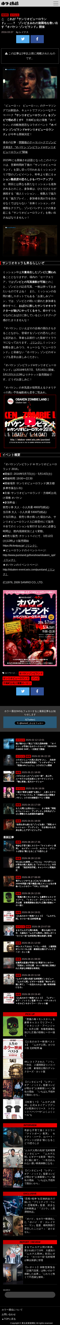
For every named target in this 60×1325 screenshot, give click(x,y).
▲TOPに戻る (9, 1319)
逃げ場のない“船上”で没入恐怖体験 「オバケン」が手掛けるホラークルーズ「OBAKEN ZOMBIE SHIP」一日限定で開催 (36, 746)
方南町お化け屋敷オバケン (17, 683)
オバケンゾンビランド (31, 673)
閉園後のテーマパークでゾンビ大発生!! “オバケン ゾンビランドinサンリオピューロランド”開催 (29, 147)
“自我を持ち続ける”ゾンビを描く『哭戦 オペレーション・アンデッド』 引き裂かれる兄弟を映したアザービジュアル (36, 827)
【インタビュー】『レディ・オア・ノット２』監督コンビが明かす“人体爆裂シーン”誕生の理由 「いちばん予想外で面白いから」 (39, 1088)
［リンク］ (36, 342)
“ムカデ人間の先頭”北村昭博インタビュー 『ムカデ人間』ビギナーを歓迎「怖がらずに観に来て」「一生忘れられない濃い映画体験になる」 (39, 1157)
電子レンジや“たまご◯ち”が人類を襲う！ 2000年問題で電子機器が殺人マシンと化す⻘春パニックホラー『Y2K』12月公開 (36, 884)
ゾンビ (35, 678)
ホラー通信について (12, 1309)
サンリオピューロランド (16, 678)
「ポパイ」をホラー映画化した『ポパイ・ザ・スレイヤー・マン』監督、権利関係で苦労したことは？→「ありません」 (39, 1225)
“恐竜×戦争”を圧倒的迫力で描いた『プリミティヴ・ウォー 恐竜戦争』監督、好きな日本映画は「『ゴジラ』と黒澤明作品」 (39, 1205)
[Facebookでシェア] (37, 39)
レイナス (23, 32)
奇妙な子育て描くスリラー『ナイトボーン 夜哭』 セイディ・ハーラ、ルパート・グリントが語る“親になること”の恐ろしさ (36, 848)
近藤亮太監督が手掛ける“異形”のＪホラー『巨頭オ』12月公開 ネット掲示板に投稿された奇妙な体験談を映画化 (36, 965)
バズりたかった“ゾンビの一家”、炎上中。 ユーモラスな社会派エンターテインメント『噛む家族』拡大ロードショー (36, 779)
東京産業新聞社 (29, 1323)
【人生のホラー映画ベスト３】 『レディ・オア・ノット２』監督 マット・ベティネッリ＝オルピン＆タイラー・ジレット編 (36, 1001)
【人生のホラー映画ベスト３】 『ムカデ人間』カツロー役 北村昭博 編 (39, 1044)
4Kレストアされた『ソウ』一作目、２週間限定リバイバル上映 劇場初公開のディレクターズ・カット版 (36, 949)
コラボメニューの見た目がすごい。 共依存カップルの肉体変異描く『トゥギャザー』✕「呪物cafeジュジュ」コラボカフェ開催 (36, 763)
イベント (15, 15)
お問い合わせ (9, 1314)
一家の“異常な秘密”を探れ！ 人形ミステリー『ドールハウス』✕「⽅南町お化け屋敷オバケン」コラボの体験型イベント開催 (36, 795)
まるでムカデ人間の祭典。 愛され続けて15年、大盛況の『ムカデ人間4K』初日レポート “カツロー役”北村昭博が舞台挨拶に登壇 (37, 933)
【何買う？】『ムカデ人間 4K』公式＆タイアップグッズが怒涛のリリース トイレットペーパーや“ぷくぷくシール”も (39, 1108)
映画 (28, 756)
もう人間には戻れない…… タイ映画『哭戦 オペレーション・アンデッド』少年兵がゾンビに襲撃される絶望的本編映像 (36, 811)
